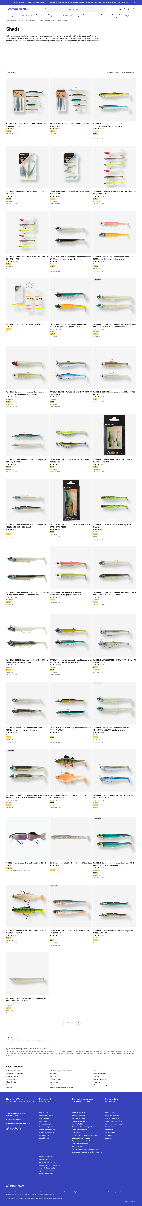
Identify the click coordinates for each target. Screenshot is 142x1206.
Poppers (97, 1082)
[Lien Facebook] (7, 1128)
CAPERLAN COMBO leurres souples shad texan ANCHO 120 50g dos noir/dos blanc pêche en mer (27, 593)
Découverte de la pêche (14, 1073)
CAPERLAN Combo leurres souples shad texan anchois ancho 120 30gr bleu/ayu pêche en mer (71, 325)
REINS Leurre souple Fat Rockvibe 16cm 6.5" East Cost (71, 863)
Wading (53, 1085)
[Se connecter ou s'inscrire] (129, 9)
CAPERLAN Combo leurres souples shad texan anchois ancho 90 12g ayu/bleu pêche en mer (71, 661)
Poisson (30, 62)
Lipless (96, 1076)
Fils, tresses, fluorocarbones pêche (62, 1071)
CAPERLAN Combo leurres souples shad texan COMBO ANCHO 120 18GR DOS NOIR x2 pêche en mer (27, 796)
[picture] (27, 99)
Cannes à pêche (55, 1082)
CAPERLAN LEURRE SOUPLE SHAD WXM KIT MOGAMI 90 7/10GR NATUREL (71, 393)
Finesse (111, 62)
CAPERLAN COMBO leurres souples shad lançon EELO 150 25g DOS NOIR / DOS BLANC (27, 526)
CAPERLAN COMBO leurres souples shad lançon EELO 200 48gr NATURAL (27, 461)
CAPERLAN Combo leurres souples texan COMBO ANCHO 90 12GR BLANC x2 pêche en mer (112, 729)
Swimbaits (53, 1076)
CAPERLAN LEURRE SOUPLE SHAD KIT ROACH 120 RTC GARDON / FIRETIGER (70, 526)
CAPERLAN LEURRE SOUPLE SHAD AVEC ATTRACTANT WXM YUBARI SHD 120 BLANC (27, 999)
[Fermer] (134, 2)
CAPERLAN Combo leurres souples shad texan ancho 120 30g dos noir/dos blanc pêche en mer (70, 258)
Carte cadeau (127, 16)
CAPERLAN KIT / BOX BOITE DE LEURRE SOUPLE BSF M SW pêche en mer (27, 125)
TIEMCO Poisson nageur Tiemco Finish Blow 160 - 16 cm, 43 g (26, 864)
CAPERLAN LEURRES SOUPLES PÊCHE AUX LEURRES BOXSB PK (26, 193)
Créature (95, 62)
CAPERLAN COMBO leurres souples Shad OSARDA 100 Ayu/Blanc (114, 393)
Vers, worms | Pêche (63, 62)
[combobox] (129, 73)
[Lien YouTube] (16, 1128)
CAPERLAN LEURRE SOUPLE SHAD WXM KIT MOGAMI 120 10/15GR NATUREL (113, 796)
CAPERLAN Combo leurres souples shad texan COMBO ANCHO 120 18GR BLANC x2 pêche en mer (114, 325)
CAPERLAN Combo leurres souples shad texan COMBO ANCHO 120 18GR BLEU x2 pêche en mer (114, 864)
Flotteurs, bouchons (13, 1071)
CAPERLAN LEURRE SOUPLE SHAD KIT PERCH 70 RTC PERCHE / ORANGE (70, 796)
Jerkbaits (53, 1073)
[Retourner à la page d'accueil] (18, 9)
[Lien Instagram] (20, 1128)
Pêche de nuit (11, 1082)
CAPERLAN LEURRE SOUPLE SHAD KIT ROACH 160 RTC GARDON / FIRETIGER (27, 932)
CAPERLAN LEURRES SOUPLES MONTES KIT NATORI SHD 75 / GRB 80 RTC (27, 258)
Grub (46, 62)
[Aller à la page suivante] (78, 1022)
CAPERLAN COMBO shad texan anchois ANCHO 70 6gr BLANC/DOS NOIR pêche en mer (27, 661)
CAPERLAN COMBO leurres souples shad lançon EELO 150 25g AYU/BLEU (114, 932)
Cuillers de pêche (100, 1079)
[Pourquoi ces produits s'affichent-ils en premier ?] (107, 73)
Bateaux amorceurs (13, 1085)
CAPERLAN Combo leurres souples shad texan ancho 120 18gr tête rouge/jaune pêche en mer (27, 393)
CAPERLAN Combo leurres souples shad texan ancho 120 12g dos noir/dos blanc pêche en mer (27, 729)
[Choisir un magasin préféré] (119, 9)
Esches (96, 1071)
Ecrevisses (79, 62)
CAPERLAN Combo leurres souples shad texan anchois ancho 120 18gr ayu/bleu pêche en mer (114, 125)
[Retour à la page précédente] (63, 1022)
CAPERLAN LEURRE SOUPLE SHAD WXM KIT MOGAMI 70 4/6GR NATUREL (114, 661)
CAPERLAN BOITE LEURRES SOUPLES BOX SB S (24, 324)
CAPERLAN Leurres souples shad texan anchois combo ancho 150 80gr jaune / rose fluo (68, 593)
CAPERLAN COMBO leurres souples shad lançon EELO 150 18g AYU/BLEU (70, 729)
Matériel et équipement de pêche (61, 1087)
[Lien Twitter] (12, 1128)
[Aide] (124, 9)
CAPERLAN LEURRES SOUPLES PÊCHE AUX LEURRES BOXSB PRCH (69, 193)
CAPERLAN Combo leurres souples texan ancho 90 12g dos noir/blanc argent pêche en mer (114, 593)
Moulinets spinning (100, 1085)
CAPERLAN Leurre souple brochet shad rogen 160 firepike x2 (112, 526)
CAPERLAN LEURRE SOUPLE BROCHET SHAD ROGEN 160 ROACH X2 (70, 932)
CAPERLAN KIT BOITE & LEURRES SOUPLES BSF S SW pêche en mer (70, 125)
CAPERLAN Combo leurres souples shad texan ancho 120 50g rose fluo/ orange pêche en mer (114, 258)
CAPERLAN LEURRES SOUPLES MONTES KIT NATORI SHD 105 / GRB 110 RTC (114, 193)
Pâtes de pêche (11, 1079)
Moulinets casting (100, 1073)
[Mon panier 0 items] (133, 9)
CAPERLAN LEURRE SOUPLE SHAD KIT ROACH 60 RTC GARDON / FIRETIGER (113, 461)
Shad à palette (14, 62)
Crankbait (9, 1087)
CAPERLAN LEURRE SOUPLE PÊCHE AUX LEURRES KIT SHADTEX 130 (70, 461)
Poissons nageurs (56, 1079)
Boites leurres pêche (13, 1076)
